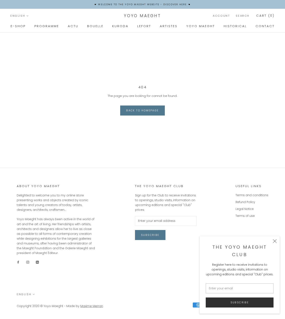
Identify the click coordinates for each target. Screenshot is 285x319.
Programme (46, 26)
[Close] (275, 241)
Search (243, 16)
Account (221, 16)
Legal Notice (245, 209)
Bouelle (95, 26)
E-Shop (18, 26)
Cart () (265, 15)
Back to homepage (142, 110)
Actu (73, 26)
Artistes (169, 26)
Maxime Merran (91, 306)
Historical (235, 26)
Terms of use (245, 216)
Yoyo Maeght (200, 26)
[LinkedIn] (37, 262)
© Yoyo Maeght (51, 306)
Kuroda (120, 26)
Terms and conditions (252, 195)
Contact (265, 26)
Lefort (144, 26)
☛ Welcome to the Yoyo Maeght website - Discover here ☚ (142, 4)
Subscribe (240, 302)
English (17, 16)
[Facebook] (18, 262)
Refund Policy (245, 202)
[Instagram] (27, 262)
